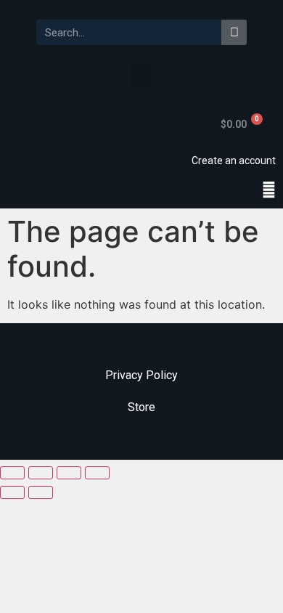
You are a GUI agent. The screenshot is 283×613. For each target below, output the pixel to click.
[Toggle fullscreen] (69, 472)
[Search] (234, 32)
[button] (141, 75)
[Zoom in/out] (97, 472)
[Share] (40, 472)
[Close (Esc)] (12, 472)
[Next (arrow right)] (40, 492)
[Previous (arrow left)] (12, 492)
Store (141, 407)
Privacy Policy (141, 375)
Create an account (234, 160)
